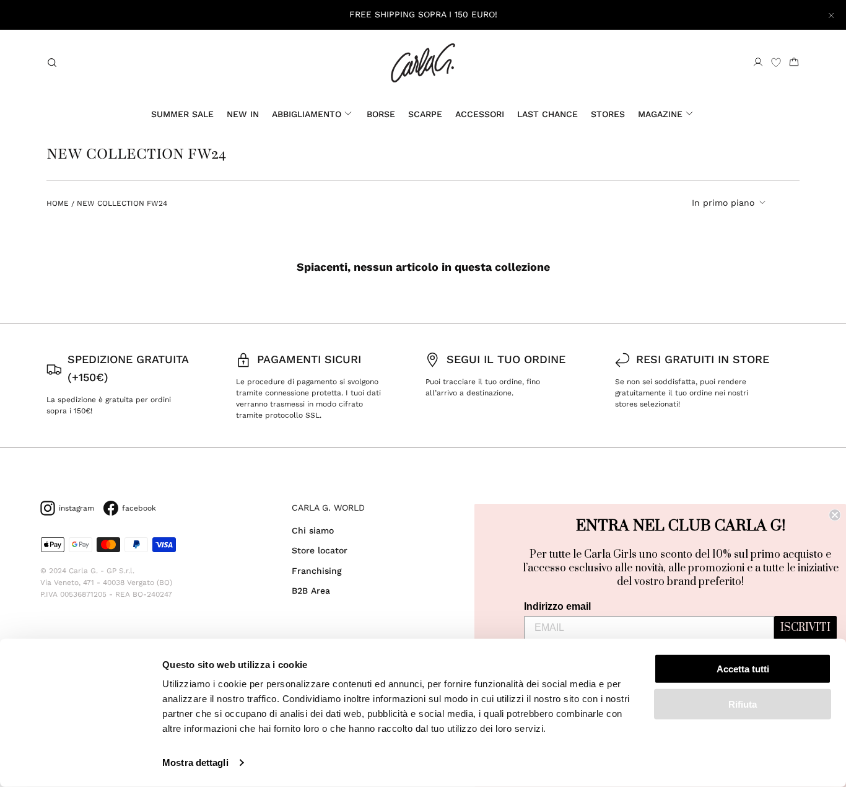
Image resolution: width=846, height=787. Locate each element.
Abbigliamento (306, 114)
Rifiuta (742, 703)
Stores (608, 114)
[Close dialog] (835, 515)
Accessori (479, 114)
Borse (381, 114)
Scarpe (425, 114)
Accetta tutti (743, 669)
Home (57, 202)
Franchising (317, 571)
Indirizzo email (557, 606)
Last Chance (547, 114)
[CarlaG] (423, 63)
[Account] (758, 62)
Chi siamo (313, 530)
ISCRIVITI (805, 628)
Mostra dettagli (195, 762)
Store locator (319, 550)
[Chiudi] (831, 15)
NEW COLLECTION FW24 (122, 202)
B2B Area (311, 591)
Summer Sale (182, 114)
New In (243, 114)
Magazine (660, 114)
